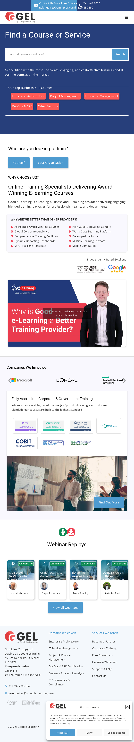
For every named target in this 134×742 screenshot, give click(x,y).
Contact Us (99, 676)
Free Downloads (102, 655)
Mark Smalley (81, 593)
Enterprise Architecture (64, 641)
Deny (89, 732)
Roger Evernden (51, 593)
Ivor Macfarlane (20, 593)
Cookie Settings (116, 732)
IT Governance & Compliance (59, 682)
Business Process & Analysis (67, 673)
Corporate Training (104, 648)
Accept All (62, 732)
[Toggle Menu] (126, 17)
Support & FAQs (102, 669)
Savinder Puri (112, 593)
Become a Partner (103, 641)
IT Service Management (63, 648)
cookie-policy (64, 723)
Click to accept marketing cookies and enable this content (67, 313)
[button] (127, 707)
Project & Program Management (61, 657)
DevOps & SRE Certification (66, 666)
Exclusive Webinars (104, 662)
